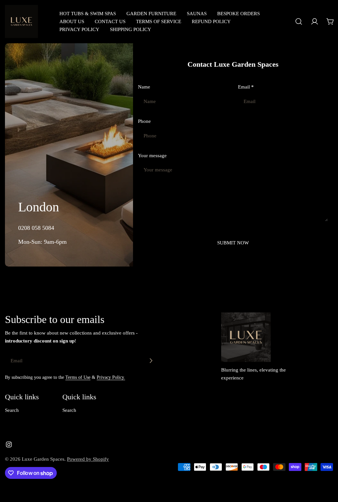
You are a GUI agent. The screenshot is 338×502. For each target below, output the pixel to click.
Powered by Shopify (88, 459)
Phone (144, 121)
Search (12, 410)
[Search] (298, 21)
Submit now (233, 242)
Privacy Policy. (111, 377)
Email (246, 87)
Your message (152, 155)
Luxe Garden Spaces (43, 459)
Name (144, 87)
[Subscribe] (151, 361)
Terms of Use (77, 377)
